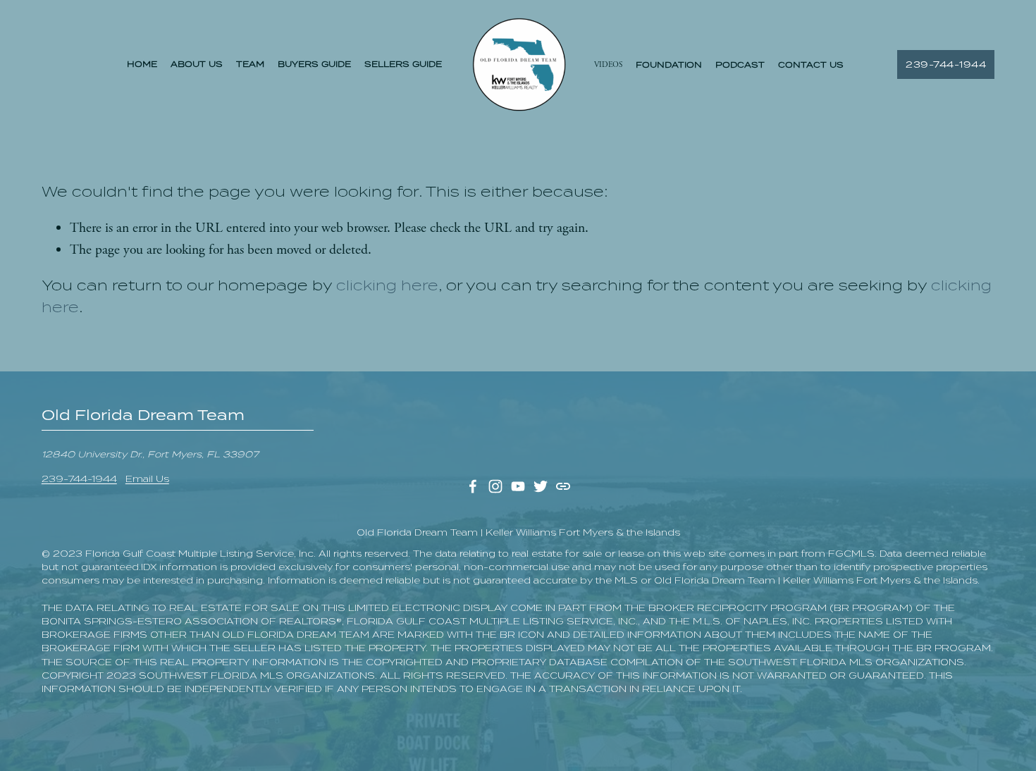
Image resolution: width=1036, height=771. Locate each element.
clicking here (387, 285)
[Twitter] (541, 486)
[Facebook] (473, 486)
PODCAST (740, 65)
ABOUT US (197, 64)
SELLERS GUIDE (403, 64)
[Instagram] (495, 486)
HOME (142, 64)
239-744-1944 (946, 64)
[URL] (563, 486)
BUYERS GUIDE (314, 64)
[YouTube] (518, 486)
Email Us (147, 479)
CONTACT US (811, 65)
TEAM (250, 64)
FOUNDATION (669, 65)
